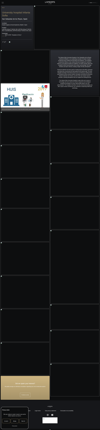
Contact (28, 410)
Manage (14, 421)
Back (3, 7)
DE (89, 2)
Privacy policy (14, 425)
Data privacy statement (50, 410)
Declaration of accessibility (66, 410)
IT (95, 2)
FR (94, 2)
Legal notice (38, 410)
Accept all (6, 421)
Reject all (23, 421)
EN (91, 2)
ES (92, 2)
